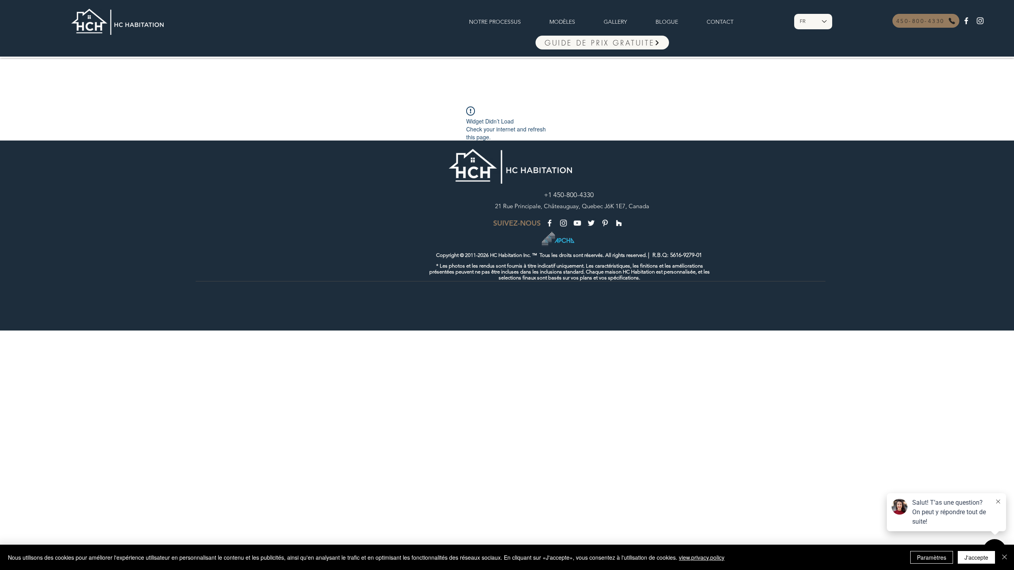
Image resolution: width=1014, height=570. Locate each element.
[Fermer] (1004, 557)
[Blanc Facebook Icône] (966, 20)
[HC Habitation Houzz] (618, 223)
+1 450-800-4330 (569, 195)
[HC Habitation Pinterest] (605, 223)
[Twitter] (591, 223)
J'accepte (976, 557)
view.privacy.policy (701, 557)
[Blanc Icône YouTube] (577, 223)
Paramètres (931, 557)
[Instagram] (980, 20)
